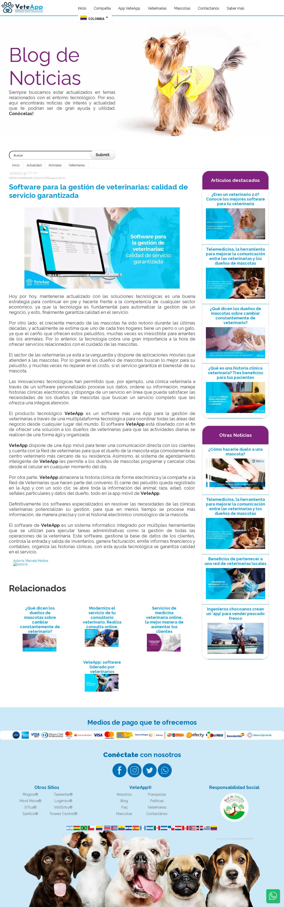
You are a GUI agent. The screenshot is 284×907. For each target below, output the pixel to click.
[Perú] (184, 828)
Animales (55, 165)
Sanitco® (30, 814)
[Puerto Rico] (191, 828)
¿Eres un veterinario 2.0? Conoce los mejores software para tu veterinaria (235, 199)
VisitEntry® (63, 807)
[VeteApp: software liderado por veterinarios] (102, 683)
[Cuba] (113, 828)
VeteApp (74, 413)
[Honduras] (149, 828)
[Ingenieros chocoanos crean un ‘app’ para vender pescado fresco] (235, 655)
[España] (134, 828)
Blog (124, 801)
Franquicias (157, 794)
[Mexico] (156, 828)
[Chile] (90, 828)
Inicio (16, 165)
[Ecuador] (120, 828)
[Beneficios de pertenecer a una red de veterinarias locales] (235, 600)
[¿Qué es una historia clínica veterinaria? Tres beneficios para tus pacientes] (235, 414)
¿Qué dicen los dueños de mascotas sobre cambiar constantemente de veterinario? (40, 620)
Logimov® (63, 801)
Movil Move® (30, 801)
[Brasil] (83, 828)
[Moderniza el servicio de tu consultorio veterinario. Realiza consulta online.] (102, 638)
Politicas (157, 801)
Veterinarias (77, 165)
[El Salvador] (127, 828)
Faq (124, 807)
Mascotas (124, 814)
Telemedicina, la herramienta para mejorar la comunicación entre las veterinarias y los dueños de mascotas (235, 256)
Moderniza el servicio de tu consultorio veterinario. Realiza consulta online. (102, 617)
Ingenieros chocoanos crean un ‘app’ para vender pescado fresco (235, 614)
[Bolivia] (75, 828)
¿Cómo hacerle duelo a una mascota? (235, 451)
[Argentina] (68, 828)
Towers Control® (63, 814)
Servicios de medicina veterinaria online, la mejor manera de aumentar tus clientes (164, 620)
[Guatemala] (142, 828)
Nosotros (124, 794)
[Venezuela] (213, 828)
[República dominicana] (198, 828)
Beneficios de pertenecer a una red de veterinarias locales (235, 561)
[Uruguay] (205, 828)
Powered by (222, 838)
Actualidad (34, 165)
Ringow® (30, 794)
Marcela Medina (37, 561)
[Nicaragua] (163, 828)
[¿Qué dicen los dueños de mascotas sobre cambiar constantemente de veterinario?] (40, 643)
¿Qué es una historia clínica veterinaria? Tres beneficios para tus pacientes (235, 373)
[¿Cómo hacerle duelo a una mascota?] (235, 490)
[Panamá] (170, 828)
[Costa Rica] (106, 828)
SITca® (30, 807)
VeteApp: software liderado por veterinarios (102, 667)
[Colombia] (98, 828)
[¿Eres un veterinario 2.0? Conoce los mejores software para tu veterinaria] (235, 240)
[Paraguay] (177, 828)
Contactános (157, 814)
